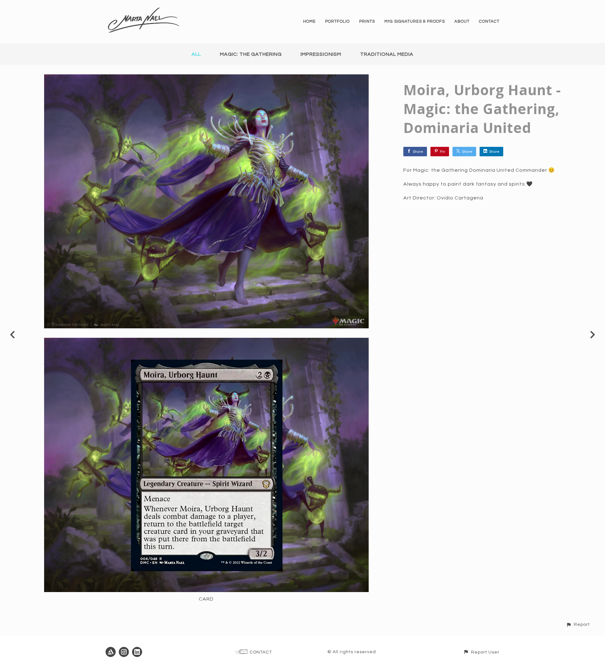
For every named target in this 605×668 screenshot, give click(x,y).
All (196, 54)
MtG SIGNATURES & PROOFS (414, 21)
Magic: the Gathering (251, 54)
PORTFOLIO (337, 21)
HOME (309, 21)
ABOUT (462, 21)
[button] (577, 624)
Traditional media (386, 54)
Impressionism (321, 54)
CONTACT (489, 21)
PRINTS (367, 21)
